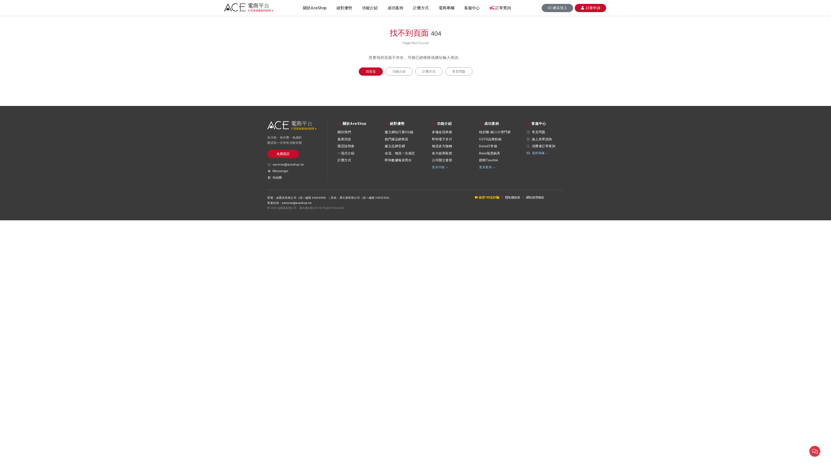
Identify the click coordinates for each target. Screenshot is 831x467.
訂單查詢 (502, 8)
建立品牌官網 (395, 146)
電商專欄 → (540, 153)
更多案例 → (487, 167)
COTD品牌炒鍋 (490, 139)
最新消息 (344, 139)
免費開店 (283, 154)
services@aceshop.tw (288, 164)
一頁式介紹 (346, 153)
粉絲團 (277, 177)
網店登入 (559, 8)
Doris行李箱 (488, 146)
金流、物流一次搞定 (400, 153)
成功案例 (395, 8)
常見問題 (458, 71)
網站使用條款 (535, 197)
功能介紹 (370, 8)
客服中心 (472, 8)
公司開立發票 (442, 160)
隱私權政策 (512, 197)
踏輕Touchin (488, 160)
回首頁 (371, 71)
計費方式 (421, 8)
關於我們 (344, 132)
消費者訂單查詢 (544, 146)
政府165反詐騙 (488, 197)
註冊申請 (593, 8)
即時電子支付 (442, 139)
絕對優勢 (344, 8)
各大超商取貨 (442, 153)
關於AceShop (315, 8)
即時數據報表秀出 (398, 160)
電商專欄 (446, 8)
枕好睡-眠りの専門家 (495, 132)
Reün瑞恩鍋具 (489, 153)
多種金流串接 (442, 132)
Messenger (280, 171)
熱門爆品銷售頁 (396, 139)
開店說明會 (346, 146)
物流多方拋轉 (442, 146)
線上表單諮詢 (542, 139)
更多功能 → (440, 167)
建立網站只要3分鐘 (399, 132)
